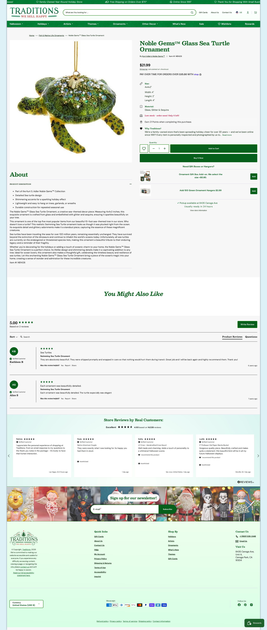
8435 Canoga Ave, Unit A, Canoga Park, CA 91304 (245, 556)
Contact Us (99, 545)
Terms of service (130, 621)
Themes (171, 554)
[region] (133, 456)
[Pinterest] (245, 605)
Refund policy (103, 621)
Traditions (26, 549)
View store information (198, 210)
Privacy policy (116, 621)
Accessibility (100, 572)
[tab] (232, 337)
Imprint (97, 576)
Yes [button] (62, 365)
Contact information (161, 621)
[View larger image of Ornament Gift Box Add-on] (145, 180)
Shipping (144, 69)
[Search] (192, 12)
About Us (98, 541)
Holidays (172, 537)
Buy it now (198, 158)
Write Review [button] (247, 324)
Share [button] (74, 365)
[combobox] (129, 12)
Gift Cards (99, 537)
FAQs (96, 550)
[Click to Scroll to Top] (262, 614)
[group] (24, 322)
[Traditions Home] (34, 12)
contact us (24, 567)
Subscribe (167, 509)
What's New (173, 550)
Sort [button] (13, 336)
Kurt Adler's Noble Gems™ (153, 56)
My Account (99, 554)
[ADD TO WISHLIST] (144, 148)
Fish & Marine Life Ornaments (51, 35)
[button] (248, 12)
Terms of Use (100, 567)
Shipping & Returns (103, 563)
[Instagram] (251, 605)
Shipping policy (145, 621)
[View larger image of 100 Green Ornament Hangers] (145, 195)
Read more (227, 135)
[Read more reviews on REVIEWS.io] (245, 482)
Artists (171, 541)
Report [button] (67, 365)
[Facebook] (239, 605)
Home (31, 35)
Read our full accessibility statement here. (23, 574)
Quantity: (153, 142)
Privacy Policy (100, 559)
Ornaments (173, 545)
